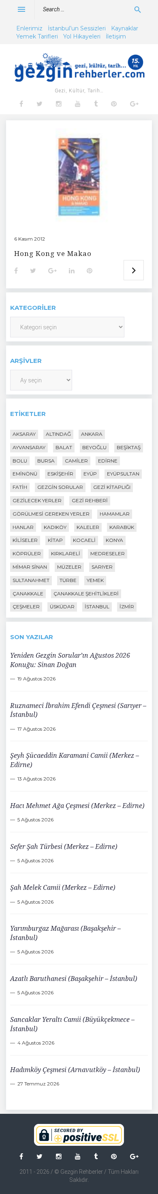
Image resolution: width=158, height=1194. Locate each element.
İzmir (127, 606)
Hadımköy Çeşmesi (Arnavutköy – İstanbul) (75, 1069)
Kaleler (88, 527)
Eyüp (90, 474)
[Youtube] (78, 104)
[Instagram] (59, 104)
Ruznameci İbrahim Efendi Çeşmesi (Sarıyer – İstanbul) (78, 710)
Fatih (20, 487)
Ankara (91, 434)
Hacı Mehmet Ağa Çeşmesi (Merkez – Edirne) (77, 805)
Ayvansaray (29, 447)
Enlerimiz (29, 28)
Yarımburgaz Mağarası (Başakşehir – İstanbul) (65, 933)
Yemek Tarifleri (37, 36)
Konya (114, 540)
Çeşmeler (26, 606)
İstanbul (97, 606)
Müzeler (69, 567)
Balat (64, 447)
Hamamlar (115, 514)
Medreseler (107, 553)
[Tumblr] (96, 104)
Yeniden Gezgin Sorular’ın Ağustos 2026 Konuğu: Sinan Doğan (70, 660)
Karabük (121, 527)
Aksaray (24, 434)
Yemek (95, 580)
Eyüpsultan (123, 474)
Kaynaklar (124, 28)
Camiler (76, 461)
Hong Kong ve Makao (53, 253)
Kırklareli (65, 553)
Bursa (46, 461)
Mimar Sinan (30, 567)
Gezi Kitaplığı (111, 487)
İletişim (116, 36)
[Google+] (134, 104)
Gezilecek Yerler (37, 500)
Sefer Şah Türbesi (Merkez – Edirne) (63, 846)
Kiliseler (25, 540)
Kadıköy (55, 527)
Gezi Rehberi (90, 500)
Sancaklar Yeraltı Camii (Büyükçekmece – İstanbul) (72, 1024)
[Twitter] (39, 104)
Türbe (68, 580)
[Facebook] (21, 104)
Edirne (107, 461)
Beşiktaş (129, 447)
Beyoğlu (94, 447)
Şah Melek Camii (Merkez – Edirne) (62, 887)
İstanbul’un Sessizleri (77, 28)
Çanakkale (28, 594)
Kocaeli (84, 540)
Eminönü (25, 474)
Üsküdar (62, 606)
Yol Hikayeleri (81, 36)
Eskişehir (60, 474)
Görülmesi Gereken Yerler (51, 514)
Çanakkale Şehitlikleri (86, 594)
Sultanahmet (31, 580)
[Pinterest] (114, 104)
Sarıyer (102, 567)
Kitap (55, 540)
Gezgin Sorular (60, 487)
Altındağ (58, 434)
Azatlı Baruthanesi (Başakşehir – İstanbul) (73, 978)
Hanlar (23, 527)
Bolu (20, 461)
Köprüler (27, 553)
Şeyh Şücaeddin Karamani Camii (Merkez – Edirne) (74, 760)
